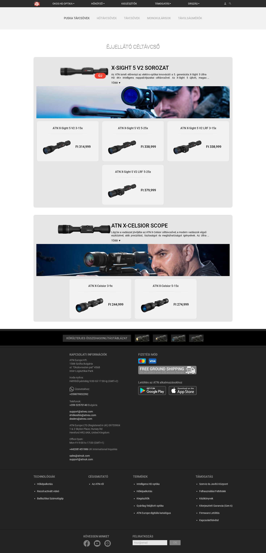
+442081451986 (78, 449)
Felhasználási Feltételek (212, 491)
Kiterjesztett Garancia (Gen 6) (216, 505)
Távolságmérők (190, 18)
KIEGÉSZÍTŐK (129, 3)
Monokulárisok (159, 18)
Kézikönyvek (206, 498)
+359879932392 (78, 394)
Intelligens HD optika (148, 484)
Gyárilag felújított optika (150, 505)
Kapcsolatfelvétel (209, 520)
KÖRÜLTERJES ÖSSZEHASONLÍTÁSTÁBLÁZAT (96, 338)
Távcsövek (132, 18)
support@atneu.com (81, 411)
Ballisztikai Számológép (50, 498)
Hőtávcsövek (107, 18)
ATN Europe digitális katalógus (154, 513)
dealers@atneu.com (80, 418)
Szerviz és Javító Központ (213, 484)
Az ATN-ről (98, 484)
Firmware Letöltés (209, 513)
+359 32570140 (78, 405)
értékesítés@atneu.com (82, 415)
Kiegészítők (143, 498)
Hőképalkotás (45, 484)
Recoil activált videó (48, 491)
